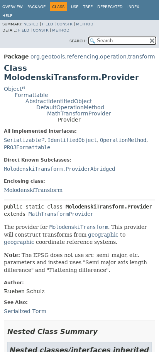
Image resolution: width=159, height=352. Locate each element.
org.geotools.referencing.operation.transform (92, 56)
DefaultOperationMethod (70, 107)
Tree (88, 7)
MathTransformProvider (79, 113)
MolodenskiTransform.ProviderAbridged (59, 169)
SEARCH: (77, 41)
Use (74, 7)
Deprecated (110, 7)
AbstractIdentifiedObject (58, 101)
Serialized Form (25, 311)
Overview (12, 7)
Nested (31, 24)
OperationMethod (123, 140)
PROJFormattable (27, 147)
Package (36, 7)
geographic (103, 235)
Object (13, 89)
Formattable (31, 95)
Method (84, 24)
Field (47, 24)
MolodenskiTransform (33, 190)
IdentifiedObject (72, 140)
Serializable (22, 140)
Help (7, 15)
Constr (65, 24)
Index (133, 7)
